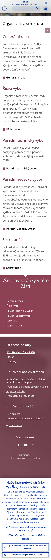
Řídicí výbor (13, 129)
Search (37, 8)
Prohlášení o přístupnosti (20, 396)
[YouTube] (26, 445)
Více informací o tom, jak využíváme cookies (27, 537)
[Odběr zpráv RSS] (33, 445)
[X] (18, 445)
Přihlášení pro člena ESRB (21, 352)
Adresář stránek (15, 426)
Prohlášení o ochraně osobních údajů (27, 387)
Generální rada (16, 78)
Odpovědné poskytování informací (25, 419)
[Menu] (46, 9)
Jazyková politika (16, 391)
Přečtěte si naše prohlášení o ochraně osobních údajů (27, 529)
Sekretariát (13, 268)
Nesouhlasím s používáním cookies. (27, 555)
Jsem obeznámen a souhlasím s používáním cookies (27, 547)
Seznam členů (14, 326)
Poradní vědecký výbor (20, 229)
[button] (46, 3)
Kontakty (11, 362)
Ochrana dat (13, 414)
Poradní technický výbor (21, 168)
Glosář (10, 357)
